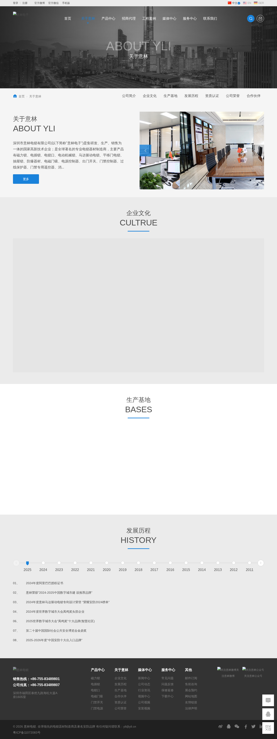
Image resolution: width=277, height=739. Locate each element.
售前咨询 (191, 684)
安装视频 (144, 708)
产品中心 (108, 18)
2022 (75, 570)
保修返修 (167, 690)
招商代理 (129, 18)
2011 (249, 570)
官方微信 (53, 3)
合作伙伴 (254, 96)
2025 (27, 570)
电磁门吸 (97, 696)
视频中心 (144, 696)
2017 (154, 570)
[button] (145, 150)
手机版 (66, 3)
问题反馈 (167, 684)
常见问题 (167, 678)
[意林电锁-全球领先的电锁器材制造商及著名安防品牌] (21, 18)
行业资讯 (144, 690)
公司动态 (144, 684)
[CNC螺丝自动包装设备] (174, 484)
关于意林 (88, 18)
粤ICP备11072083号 (26, 732)
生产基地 (170, 96)
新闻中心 (144, 678)
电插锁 (95, 684)
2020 (107, 570)
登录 (15, 3)
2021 (91, 570)
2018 (138, 570)
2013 (218, 570)
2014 (202, 570)
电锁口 (95, 690)
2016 (170, 570)
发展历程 (191, 96)
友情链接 (191, 702)
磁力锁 (95, 678)
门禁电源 (97, 708)
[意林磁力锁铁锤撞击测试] (206, 444)
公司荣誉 (233, 96)
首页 (67, 18)
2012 (234, 570)
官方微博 (39, 3)
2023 (59, 570)
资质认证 (212, 96)
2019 (123, 570)
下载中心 (167, 696)
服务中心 (190, 18)
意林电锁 (30, 726)
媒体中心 (169, 18)
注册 (24, 3)
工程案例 (149, 18)
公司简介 (129, 96)
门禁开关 (97, 702)
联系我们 (210, 18)
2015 (186, 570)
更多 (26, 179)
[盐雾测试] (238, 484)
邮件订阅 (191, 678)
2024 (43, 570)
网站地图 (191, 696)
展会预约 (191, 690)
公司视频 (144, 702)
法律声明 (191, 708)
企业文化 (150, 96)
